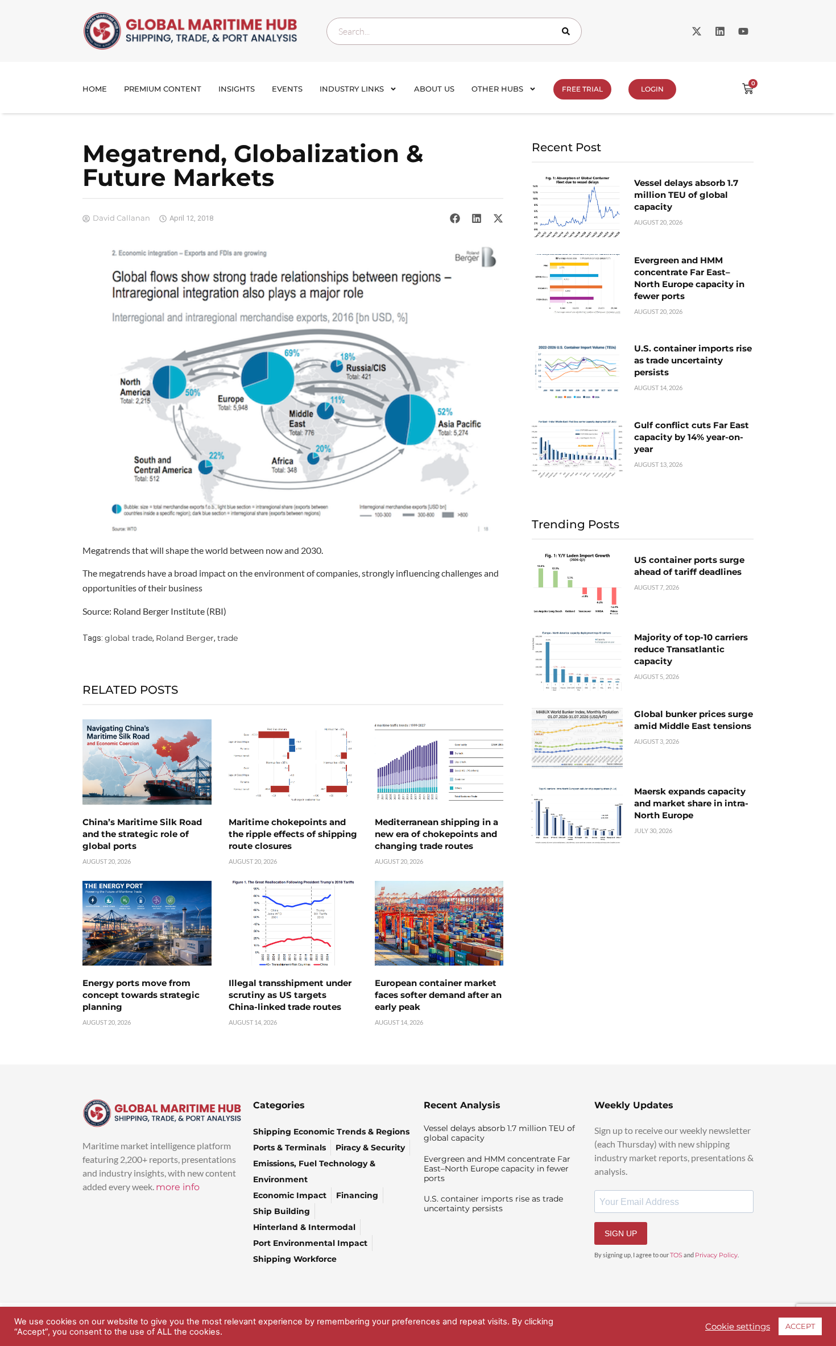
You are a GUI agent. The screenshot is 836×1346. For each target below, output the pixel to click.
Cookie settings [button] (737, 1327)
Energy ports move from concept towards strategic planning (141, 995)
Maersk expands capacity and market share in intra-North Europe (691, 803)
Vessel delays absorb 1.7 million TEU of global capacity (686, 194)
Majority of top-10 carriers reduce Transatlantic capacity (691, 649)
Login (652, 89)
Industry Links (352, 88)
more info (178, 1187)
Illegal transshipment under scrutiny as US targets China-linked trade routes (290, 995)
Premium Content (162, 88)
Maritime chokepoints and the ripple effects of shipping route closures (293, 834)
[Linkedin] (720, 31)
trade (227, 638)
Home (94, 88)
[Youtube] (743, 31)
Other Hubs (497, 88)
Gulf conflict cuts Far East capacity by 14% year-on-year (691, 437)
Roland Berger (185, 638)
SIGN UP (621, 1233)
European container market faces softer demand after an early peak (438, 995)
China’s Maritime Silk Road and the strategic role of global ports (142, 834)
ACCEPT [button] (800, 1326)
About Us (434, 88)
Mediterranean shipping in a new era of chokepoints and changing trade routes (436, 834)
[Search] (568, 31)
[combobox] (454, 31)
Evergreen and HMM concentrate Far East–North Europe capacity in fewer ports (497, 1168)
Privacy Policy (716, 1255)
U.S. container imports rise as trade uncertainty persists (693, 360)
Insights (236, 88)
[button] (455, 218)
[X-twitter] (696, 31)
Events (287, 88)
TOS (676, 1255)
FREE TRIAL (582, 89)
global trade (128, 638)
